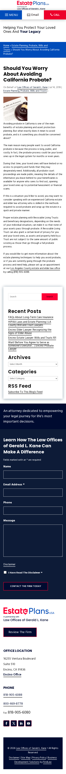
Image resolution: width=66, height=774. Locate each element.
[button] (11, 14)
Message (9, 520)
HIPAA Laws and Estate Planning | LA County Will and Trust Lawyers (29, 323)
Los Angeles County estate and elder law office (35, 268)
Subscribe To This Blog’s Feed (25, 392)
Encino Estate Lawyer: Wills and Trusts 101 (32, 338)
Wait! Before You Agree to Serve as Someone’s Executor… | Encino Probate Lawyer (31, 345)
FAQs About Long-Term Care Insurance (30, 317)
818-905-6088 (12, 695)
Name (7, 466)
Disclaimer (9, 564)
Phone (7, 502)
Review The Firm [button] (20, 632)
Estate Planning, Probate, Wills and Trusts (25, 91)
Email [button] (35, 15)
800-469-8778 (13, 703)
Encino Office (12, 674)
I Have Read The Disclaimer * (25, 573)
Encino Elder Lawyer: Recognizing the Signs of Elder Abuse (29, 331)
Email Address (14, 484)
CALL (57, 15)
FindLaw (47, 762)
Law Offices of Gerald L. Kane (32, 87)
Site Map (25, 758)
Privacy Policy (39, 758)
